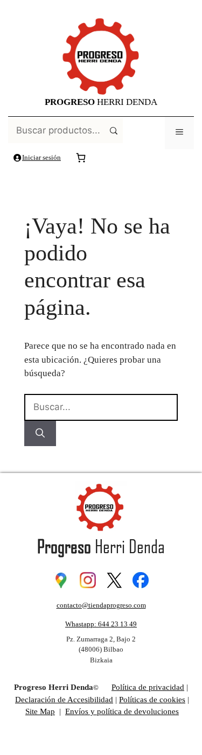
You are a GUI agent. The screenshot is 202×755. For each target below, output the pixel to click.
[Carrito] (81, 158)
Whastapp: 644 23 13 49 (101, 624)
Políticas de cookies (152, 699)
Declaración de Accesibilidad (64, 699)
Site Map (40, 711)
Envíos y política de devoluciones (122, 711)
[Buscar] (40, 434)
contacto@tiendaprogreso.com (101, 605)
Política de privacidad (148, 687)
